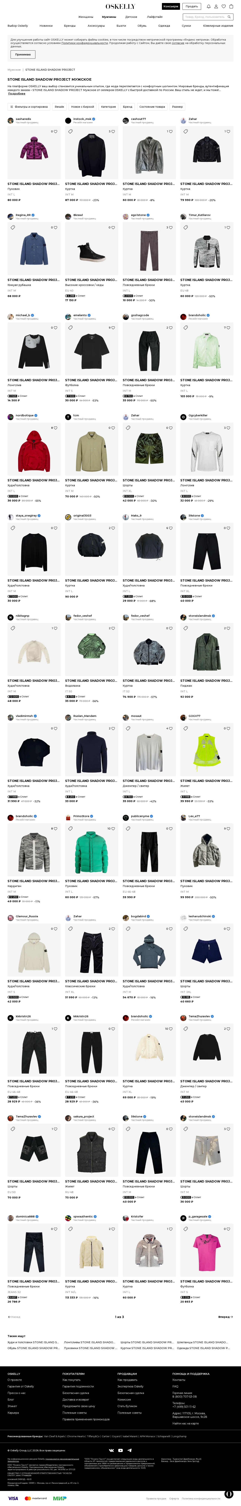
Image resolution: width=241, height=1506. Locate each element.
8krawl (78, 215)
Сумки (186, 25)
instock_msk (82, 119)
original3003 (82, 515)
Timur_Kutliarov (199, 215)
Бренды (70, 25)
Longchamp (179, 1436)
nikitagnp (22, 615)
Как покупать (71, 1380)
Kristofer (137, 1216)
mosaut (136, 716)
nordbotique (25, 415)
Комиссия (124, 1399)
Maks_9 (136, 515)
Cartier (106, 1436)
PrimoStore (81, 816)
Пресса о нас (17, 1393)
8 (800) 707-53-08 (184, 1396)
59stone (194, 515)
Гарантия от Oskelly (21, 1386)
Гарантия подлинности (78, 1386)
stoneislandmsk (200, 615)
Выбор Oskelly (18, 25)
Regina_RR (23, 215)
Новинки (46, 25)
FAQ (175, 1386)
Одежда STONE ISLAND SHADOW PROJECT (205, 1348)
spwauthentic (83, 1216)
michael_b (23, 315)
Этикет (12, 1406)
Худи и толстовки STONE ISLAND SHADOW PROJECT (36, 1342)
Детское (131, 17)
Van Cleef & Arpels (54, 1436)
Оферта (174, 1498)
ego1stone (138, 215)
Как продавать (127, 1380)
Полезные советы (75, 1412)
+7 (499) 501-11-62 (184, 1406)
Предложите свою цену (79, 1406)
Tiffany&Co (93, 1436)
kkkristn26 (23, 1016)
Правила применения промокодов (86, 1419)
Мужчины (109, 17)
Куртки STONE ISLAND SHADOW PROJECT (148, 1348)
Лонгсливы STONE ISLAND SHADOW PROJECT (92, 1342)
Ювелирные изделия (218, 25)
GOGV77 (194, 716)
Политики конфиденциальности (84, 43)
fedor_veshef (82, 615)
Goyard (116, 1436)
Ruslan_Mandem (84, 716)
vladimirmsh (24, 716)
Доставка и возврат (76, 1399)
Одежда (164, 25)
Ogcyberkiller (198, 415)
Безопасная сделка (76, 1393)
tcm (76, 415)
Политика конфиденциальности (201, 1498)
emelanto (80, 315)
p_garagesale (198, 1216)
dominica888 (25, 1216)
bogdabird (138, 916)
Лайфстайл (154, 17)
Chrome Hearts (76, 1436)
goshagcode (140, 315)
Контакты (178, 1380)
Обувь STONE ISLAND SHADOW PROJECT (36, 1348)
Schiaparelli (163, 1436)
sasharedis (23, 119)
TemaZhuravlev (199, 1016)
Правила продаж (156, 1498)
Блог (11, 1399)
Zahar (193, 119)
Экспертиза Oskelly (130, 1386)
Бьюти (121, 25)
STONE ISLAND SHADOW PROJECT (34, 184)
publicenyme (140, 816)
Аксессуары (96, 25)
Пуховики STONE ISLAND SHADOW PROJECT (92, 1348)
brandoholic (197, 315)
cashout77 (138, 119)
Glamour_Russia (27, 916)
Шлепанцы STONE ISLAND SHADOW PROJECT (205, 1342)
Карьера (13, 1412)
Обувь (142, 25)
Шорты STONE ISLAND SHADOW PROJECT (148, 1342)
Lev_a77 (194, 816)
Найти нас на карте (185, 1423)
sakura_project (83, 1116)
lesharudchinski (200, 916)
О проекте (15, 1380)
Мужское (14, 69)
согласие (178, 43)
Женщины (85, 17)
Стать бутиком (127, 1406)
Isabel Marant (130, 1436)
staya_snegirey (26, 515)
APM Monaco (147, 1436)
